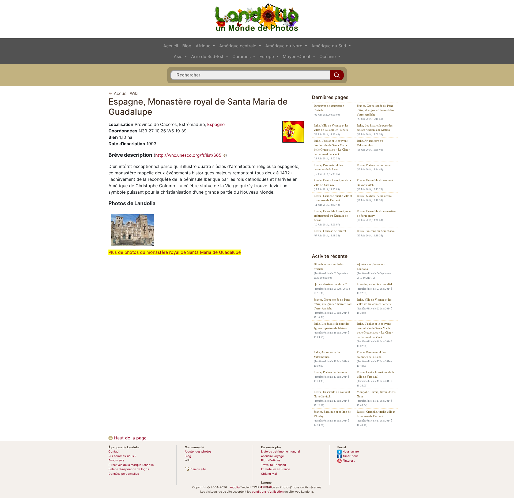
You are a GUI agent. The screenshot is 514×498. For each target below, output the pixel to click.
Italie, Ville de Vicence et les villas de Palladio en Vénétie (331, 128)
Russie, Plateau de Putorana (374, 165)
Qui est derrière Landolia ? (330, 284)
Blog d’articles (271, 460)
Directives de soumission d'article (329, 108)
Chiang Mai (269, 474)
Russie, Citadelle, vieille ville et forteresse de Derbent (333, 198)
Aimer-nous (350, 456)
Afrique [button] (204, 45)
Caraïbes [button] (242, 56)
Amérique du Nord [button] (284, 45)
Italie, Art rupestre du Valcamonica (370, 143)
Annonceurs (116, 460)
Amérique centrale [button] (238, 45)
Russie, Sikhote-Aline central (374, 195)
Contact (113, 451)
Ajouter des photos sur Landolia (371, 266)
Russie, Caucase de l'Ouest (330, 230)
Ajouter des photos (198, 451)
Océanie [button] (328, 56)
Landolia (234, 487)
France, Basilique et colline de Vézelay (332, 414)
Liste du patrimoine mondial (374, 284)
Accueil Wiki (126, 93)
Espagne (216, 124)
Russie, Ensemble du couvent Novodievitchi (375, 182)
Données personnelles (123, 474)
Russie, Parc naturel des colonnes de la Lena (328, 167)
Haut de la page (129, 437)
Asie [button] (179, 56)
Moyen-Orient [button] (297, 56)
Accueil (170, 45)
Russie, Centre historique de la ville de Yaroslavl (332, 182)
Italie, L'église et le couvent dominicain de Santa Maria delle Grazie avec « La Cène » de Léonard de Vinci (332, 147)
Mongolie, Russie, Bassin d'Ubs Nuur (376, 394)
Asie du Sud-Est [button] (208, 56)
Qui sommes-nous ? (122, 456)
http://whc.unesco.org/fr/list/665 (189, 155)
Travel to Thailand (273, 465)
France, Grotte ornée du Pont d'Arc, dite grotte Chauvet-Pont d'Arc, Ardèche (376, 110)
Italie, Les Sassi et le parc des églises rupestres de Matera (374, 128)
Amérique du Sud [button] (329, 45)
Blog (186, 45)
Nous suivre (350, 451)
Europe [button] (267, 56)
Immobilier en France (275, 469)
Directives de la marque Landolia (131, 465)
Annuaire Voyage (272, 456)
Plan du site (197, 469)
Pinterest (348, 460)
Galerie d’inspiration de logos (128, 469)
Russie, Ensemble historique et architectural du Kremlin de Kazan (332, 215)
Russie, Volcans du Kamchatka (376, 230)
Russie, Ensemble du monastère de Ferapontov (376, 213)
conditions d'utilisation (268, 491)
